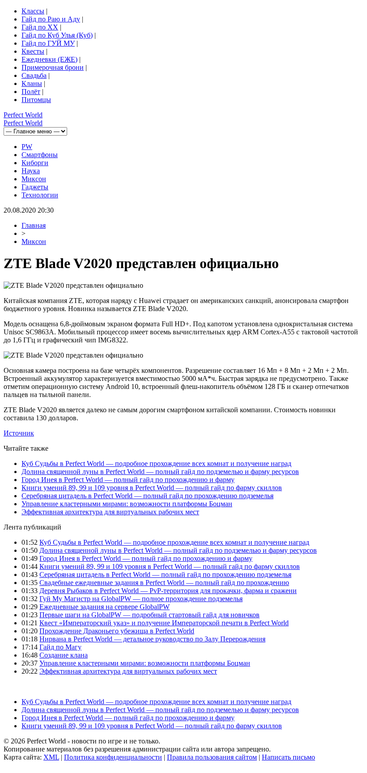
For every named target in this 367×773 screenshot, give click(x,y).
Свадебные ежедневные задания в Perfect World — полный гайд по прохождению (164, 582)
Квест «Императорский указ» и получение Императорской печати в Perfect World (164, 623)
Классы (32, 11)
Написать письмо (288, 757)
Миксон (33, 179)
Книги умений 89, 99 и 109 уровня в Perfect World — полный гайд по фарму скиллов (151, 487)
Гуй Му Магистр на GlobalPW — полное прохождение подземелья (141, 598)
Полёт (30, 91)
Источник (19, 433)
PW (26, 146)
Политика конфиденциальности (113, 757)
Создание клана (63, 655)
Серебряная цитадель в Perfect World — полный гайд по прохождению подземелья (147, 496)
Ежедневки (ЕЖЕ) (49, 59)
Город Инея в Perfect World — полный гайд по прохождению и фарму (128, 479)
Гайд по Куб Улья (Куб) (57, 35)
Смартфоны (39, 154)
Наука (30, 171)
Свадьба (34, 75)
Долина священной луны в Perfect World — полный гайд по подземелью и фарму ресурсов (160, 471)
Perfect (23, 115)
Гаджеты (34, 187)
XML (51, 757)
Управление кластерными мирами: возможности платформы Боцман (126, 504)
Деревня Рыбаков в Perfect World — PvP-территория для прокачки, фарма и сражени (168, 590)
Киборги (34, 163)
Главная (33, 225)
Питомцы (36, 99)
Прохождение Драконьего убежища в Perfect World (116, 631)
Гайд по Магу (60, 647)
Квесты (32, 51)
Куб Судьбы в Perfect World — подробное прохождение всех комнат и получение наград (156, 463)
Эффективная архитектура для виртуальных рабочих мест (110, 512)
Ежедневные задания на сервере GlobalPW (104, 607)
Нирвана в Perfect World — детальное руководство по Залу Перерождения (152, 639)
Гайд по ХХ (39, 27)
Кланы (31, 83)
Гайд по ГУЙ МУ (48, 43)
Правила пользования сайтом (212, 757)
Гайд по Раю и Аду (50, 19)
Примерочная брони (52, 67)
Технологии (39, 195)
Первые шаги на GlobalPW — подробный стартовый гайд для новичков (149, 615)
